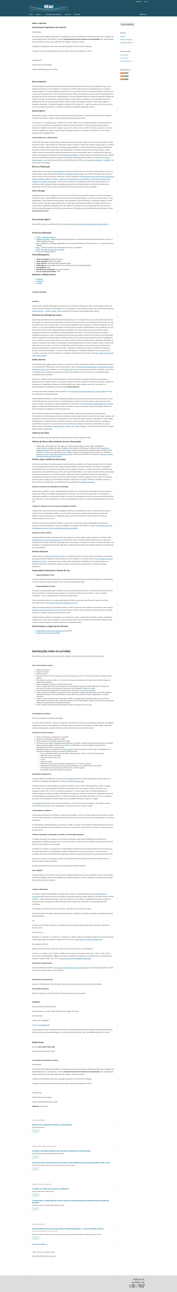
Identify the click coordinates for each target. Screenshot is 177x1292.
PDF (36, 1131)
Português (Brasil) (126, 43)
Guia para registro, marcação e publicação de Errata (54, 454)
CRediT (106, 372)
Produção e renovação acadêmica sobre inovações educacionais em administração (61, 1151)
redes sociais (68, 369)
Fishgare (83, 426)
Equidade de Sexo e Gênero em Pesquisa (46, 540)
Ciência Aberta (58, 171)
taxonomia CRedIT (71, 155)
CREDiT (60, 718)
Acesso (146, 1)
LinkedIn (107, 160)
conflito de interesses (87, 482)
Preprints (110, 308)
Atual (31, 14)
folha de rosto (68, 749)
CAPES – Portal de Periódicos (46, 237)
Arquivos (68, 14)
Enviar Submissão (127, 24)
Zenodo (53, 311)
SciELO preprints (59, 426)
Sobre (38, 14)
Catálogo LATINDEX (42, 239)
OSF (72, 426)
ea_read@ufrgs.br (43, 1025)
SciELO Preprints (38, 311)
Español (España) (126, 39)
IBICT (38, 247)
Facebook (90, 160)
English (122, 36)
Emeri (77, 426)
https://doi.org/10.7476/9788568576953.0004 (75, 958)
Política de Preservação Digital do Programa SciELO (90, 224)
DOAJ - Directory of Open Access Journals (50, 250)
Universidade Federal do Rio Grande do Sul (51, 631)
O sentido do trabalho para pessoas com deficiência (50, 1189)
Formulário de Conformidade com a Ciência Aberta (71, 968)
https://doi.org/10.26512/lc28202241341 (89, 939)
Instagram (98, 160)
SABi (37, 243)
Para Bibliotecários (126, 61)
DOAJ (83, 582)
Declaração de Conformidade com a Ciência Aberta (88, 391)
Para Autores (124, 58)
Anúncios (77, 14)
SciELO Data (48, 429)
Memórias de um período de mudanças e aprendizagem (52, 1125)
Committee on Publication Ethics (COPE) (70, 174)
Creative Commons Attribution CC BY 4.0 (63, 603)
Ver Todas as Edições (39, 1244)
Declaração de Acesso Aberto (87, 367)
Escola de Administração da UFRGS (48, 633)
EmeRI (47, 311)
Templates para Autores (53, 14)
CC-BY (90, 705)
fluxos (69, 450)
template (58, 743)
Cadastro (138, 1)
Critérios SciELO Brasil (51, 556)
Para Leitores (124, 55)
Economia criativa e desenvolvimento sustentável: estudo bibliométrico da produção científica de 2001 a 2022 (71, 1163)
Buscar (143, 14)
